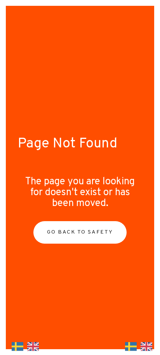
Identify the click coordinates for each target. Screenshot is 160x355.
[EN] (31, 346)
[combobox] (15, 346)
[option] (31, 346)
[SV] (15, 346)
